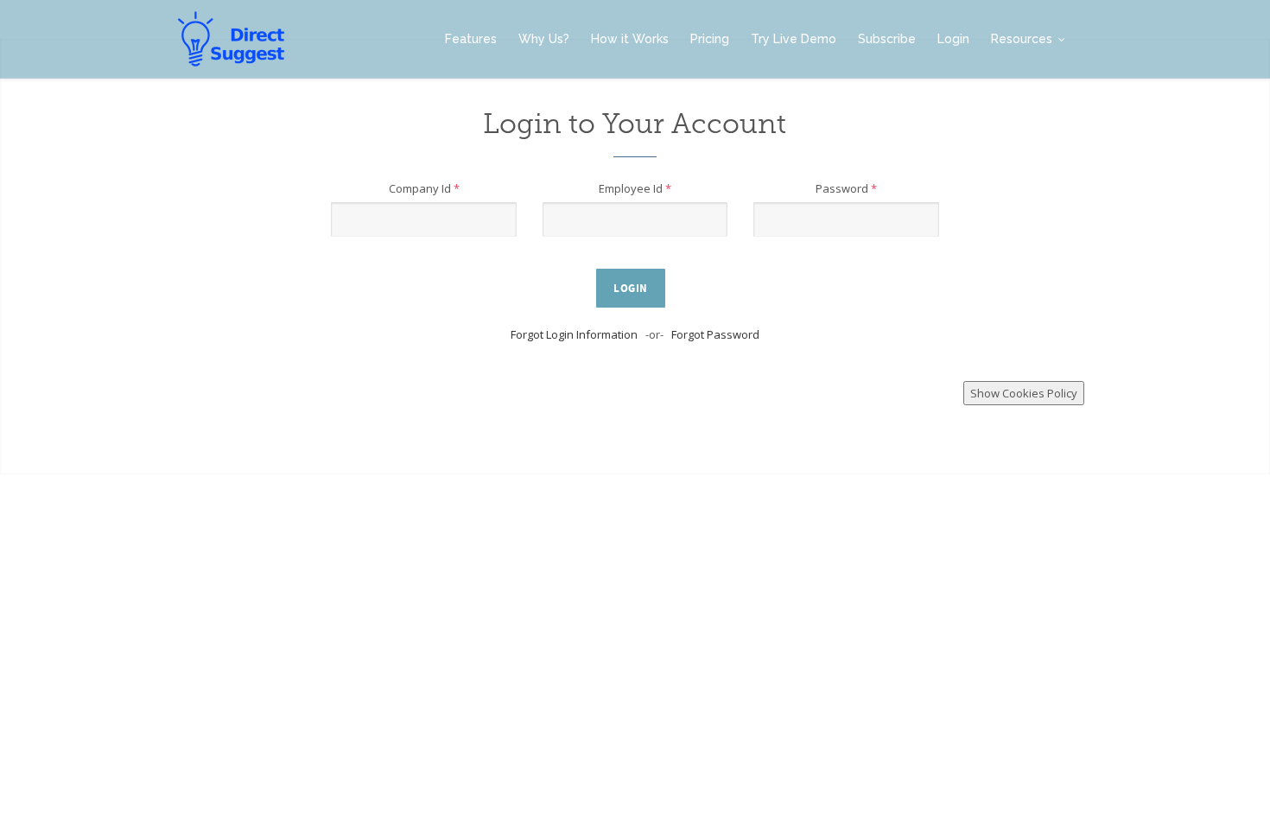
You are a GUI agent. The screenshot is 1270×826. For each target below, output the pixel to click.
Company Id (424, 188)
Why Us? (543, 39)
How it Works (630, 39)
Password (846, 188)
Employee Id (635, 188)
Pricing (709, 39)
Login (953, 39)
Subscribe (887, 39)
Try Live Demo (793, 39)
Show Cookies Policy (1023, 393)
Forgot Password (715, 334)
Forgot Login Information (574, 334)
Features (471, 39)
